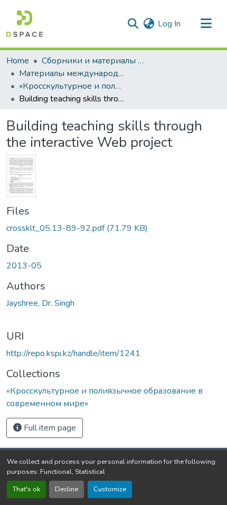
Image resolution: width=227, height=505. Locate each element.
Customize (109, 489)
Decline (66, 489)
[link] (113, 228)
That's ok (26, 489)
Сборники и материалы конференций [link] (94, 61)
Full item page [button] (49, 428)
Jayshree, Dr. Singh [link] (40, 303)
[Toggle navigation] (206, 24)
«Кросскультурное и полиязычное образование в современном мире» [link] (72, 86)
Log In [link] (169, 24)
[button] (24, 24)
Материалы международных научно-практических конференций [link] (72, 73)
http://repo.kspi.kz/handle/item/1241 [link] (73, 353)
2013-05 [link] (24, 266)
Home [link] (17, 61)
